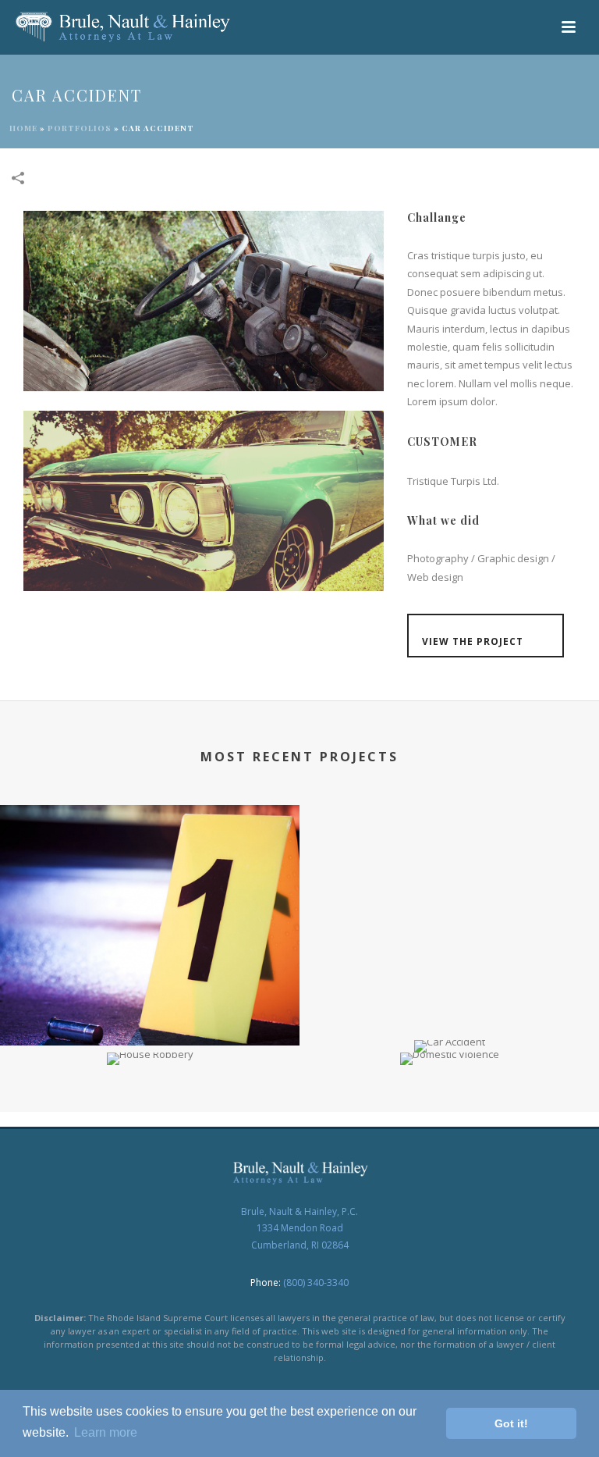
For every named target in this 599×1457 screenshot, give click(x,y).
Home (23, 128)
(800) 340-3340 (316, 1282)
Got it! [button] (511, 1423)
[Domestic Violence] (449, 1107)
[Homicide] (150, 869)
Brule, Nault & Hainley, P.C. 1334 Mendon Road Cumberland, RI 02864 (299, 1228)
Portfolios (80, 128)
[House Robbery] (150, 1107)
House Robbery (150, 1040)
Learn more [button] (105, 1432)
